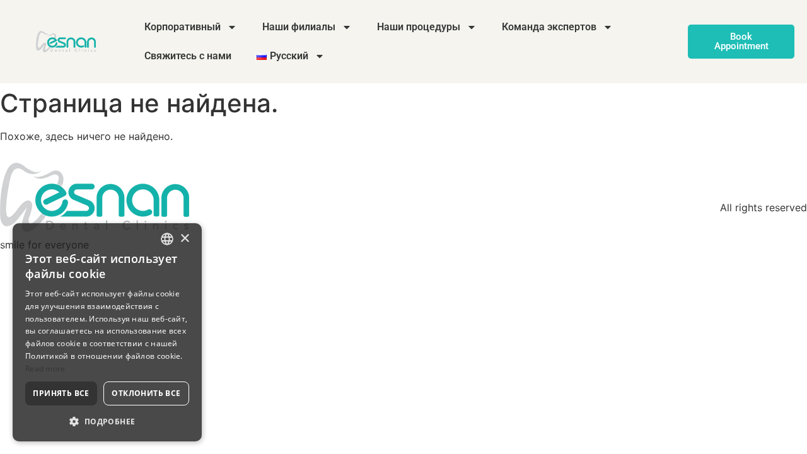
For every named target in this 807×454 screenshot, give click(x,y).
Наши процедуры (418, 27)
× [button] (184, 238)
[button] (107, 421)
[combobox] (167, 239)
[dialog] (107, 332)
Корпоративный (182, 27)
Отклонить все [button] (146, 393)
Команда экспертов (549, 27)
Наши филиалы (298, 27)
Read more (45, 368)
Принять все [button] (61, 393)
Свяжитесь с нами (187, 56)
